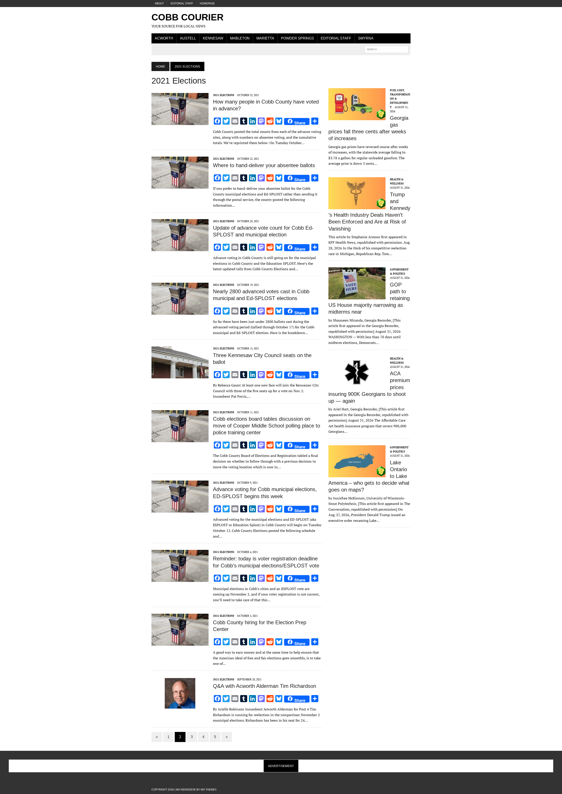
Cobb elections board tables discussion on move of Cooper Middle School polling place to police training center (266, 425)
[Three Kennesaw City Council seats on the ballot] (180, 375)
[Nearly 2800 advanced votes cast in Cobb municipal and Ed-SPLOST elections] (180, 311)
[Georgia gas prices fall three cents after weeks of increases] (356, 117)
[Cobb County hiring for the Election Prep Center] (180, 642)
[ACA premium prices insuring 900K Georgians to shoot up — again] (356, 385)
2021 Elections (223, 95)
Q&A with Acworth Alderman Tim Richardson (264, 686)
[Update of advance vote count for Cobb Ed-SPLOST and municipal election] (180, 248)
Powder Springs (297, 38)
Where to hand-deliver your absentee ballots (264, 165)
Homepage (207, 3)
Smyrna (365, 38)
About (159, 3)
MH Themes (208, 789)
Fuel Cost (397, 90)
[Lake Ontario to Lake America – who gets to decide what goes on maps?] (356, 474)
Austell (188, 38)
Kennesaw (213, 38)
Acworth (164, 38)
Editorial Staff (182, 3)
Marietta (265, 38)
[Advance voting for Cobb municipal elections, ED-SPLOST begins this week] (180, 509)
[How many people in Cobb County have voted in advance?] (180, 122)
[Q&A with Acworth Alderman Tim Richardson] (180, 706)
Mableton (240, 38)
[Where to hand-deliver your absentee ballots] (180, 185)
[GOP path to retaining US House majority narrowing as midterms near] (356, 296)
